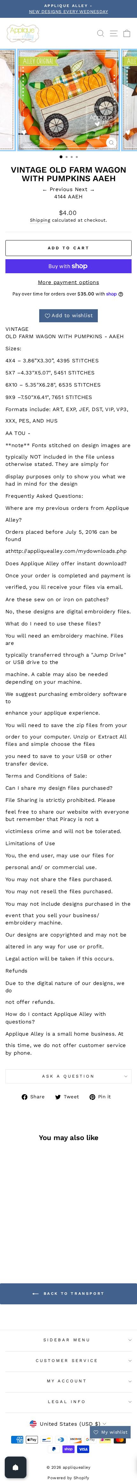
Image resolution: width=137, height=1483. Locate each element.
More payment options (68, 282)
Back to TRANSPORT (73, 1293)
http (16, 551)
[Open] (15, 1467)
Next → (85, 189)
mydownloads (96, 551)
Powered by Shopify (68, 1477)
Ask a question (68, 1076)
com (70, 551)
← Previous (58, 189)
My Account (67, 1381)
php (121, 551)
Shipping (40, 220)
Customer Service (67, 1360)
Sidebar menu (66, 1339)
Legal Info (67, 1401)
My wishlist (113, 1432)
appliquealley (45, 551)
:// (24, 551)
